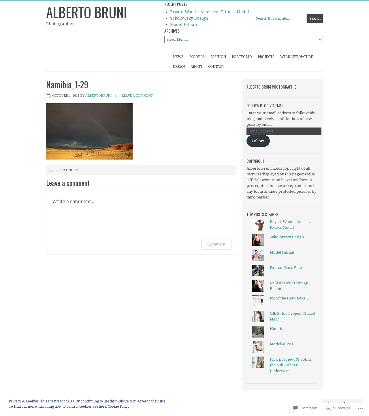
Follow (258, 141)
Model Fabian (183, 24)
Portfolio (242, 57)
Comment (216, 243)
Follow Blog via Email (265, 105)
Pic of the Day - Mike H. (290, 298)
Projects (266, 57)
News (178, 57)
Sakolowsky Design (189, 18)
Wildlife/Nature (296, 57)
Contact (216, 67)
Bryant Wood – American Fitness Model (209, 12)
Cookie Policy (118, 406)
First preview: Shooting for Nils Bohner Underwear (291, 365)
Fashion (218, 57)
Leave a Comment (137, 96)
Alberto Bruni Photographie (271, 87)
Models (197, 57)
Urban (179, 67)
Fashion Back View (286, 267)
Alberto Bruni (86, 12)
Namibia (277, 329)
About (196, 67)
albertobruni (98, 96)
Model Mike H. (283, 344)
